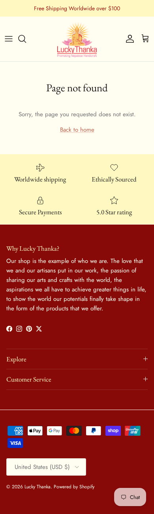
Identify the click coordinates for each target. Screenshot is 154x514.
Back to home (77, 129)
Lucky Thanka (37, 486)
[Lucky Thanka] (77, 39)
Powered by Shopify (74, 486)
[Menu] (8, 38)
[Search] (26, 38)
